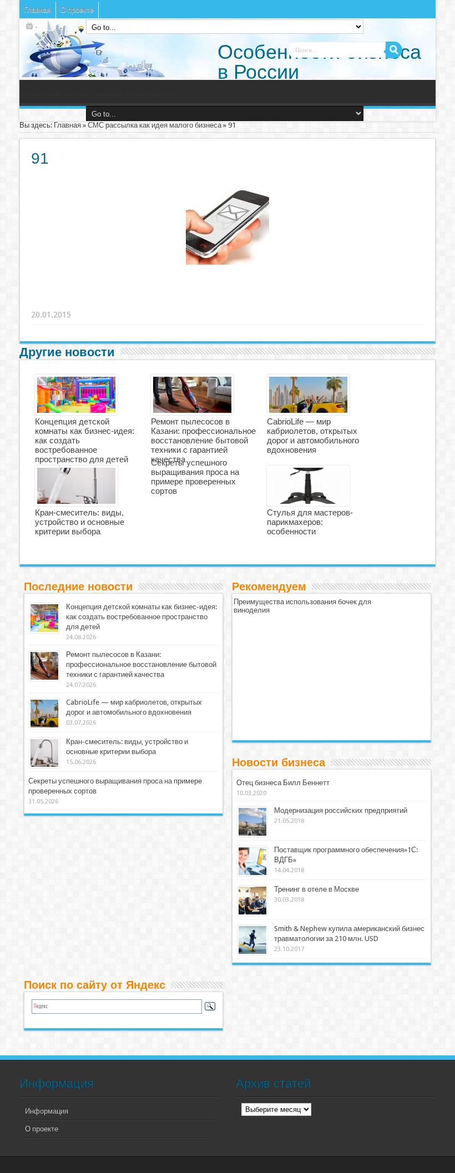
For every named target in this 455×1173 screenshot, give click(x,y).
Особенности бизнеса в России (319, 62)
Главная (37, 10)
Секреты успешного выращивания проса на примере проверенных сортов (195, 477)
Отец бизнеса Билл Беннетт (283, 782)
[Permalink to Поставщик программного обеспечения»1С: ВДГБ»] (252, 861)
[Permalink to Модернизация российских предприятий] (252, 822)
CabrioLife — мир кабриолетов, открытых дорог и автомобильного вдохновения (313, 435)
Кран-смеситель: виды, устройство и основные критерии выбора (79, 522)
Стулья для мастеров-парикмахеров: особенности (310, 522)
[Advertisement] (203, 300)
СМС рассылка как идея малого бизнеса (154, 125)
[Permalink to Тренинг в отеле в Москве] (252, 901)
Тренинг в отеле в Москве (316, 889)
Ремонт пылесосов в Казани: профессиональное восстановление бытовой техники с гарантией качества (203, 440)
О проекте (77, 10)
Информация (46, 1111)
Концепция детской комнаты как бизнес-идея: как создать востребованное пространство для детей (141, 617)
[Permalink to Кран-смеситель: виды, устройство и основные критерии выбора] (44, 753)
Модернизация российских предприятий (340, 810)
